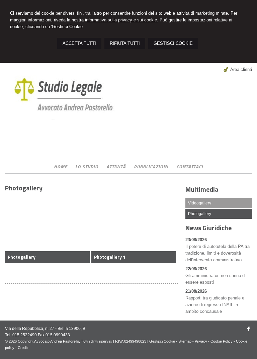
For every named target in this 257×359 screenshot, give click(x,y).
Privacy (201, 341)
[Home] (69, 128)
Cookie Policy (221, 341)
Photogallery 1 (109, 256)
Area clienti (241, 69)
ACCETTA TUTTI (79, 43)
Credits (23, 348)
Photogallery (21, 256)
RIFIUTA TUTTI (125, 43)
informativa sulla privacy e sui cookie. (121, 19)
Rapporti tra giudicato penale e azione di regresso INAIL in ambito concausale (214, 304)
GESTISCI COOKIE (173, 43)
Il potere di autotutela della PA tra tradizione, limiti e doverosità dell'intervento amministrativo (217, 253)
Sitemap (184, 341)
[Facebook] (248, 331)
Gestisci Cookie (162, 341)
